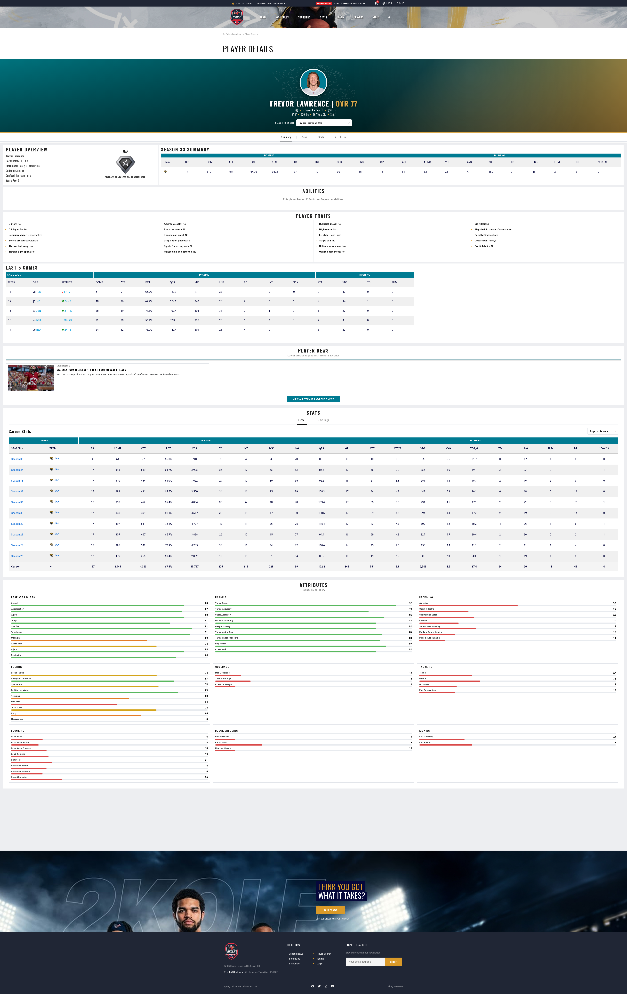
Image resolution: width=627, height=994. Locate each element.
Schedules (294, 958)
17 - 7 (67, 291)
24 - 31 (68, 329)
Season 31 (17, 502)
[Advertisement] (520, 304)
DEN (38, 310)
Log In (389, 3)
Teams (320, 958)
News (304, 137)
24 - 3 (67, 301)
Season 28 (17, 534)
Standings (294, 963)
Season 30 (17, 513)
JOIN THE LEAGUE (244, 3)
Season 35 (17, 459)
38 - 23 (68, 320)
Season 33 (17, 480)
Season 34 (17, 469)
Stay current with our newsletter (363, 952)
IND (38, 301)
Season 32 (17, 491)
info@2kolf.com (235, 972)
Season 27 (17, 545)
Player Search (324, 953)
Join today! (330, 910)
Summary (286, 137)
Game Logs (323, 420)
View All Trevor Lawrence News (313, 399)
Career (302, 420)
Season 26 (17, 556)
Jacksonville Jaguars (313, 110)
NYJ (38, 320)
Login (319, 963)
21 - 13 (68, 310)
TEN (38, 291)
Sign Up (400, 3)
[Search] (389, 17)
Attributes (340, 137)
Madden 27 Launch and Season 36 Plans (353, 3)
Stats (321, 137)
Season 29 (17, 523)
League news (296, 953)
